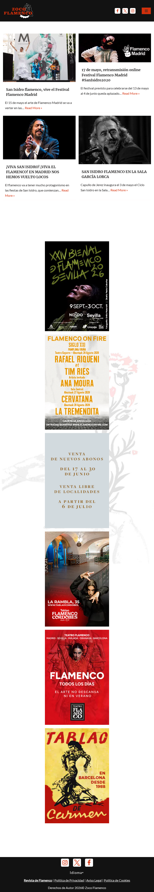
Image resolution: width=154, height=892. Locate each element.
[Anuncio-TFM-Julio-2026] (77, 723)
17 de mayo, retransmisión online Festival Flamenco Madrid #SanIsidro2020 (111, 75)
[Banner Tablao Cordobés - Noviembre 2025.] (77, 625)
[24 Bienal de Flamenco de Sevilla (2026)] (77, 330)
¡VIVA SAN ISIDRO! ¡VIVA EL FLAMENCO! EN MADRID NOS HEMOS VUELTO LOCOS (32, 172)
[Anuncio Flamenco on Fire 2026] (77, 428)
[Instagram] (133, 11)
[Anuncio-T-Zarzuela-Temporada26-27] (77, 527)
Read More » (33, 108)
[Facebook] (117, 11)
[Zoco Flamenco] (19, 11)
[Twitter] (125, 11)
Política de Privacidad (69, 880)
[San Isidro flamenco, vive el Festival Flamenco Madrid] (39, 58)
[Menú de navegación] (146, 10)
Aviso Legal (94, 880)
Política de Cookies (117, 880)
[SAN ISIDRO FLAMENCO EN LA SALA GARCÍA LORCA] (115, 140)
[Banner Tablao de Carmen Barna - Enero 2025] (77, 822)
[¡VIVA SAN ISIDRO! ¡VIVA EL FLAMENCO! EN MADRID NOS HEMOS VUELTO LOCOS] (39, 137)
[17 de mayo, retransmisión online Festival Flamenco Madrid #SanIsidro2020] (115, 48)
